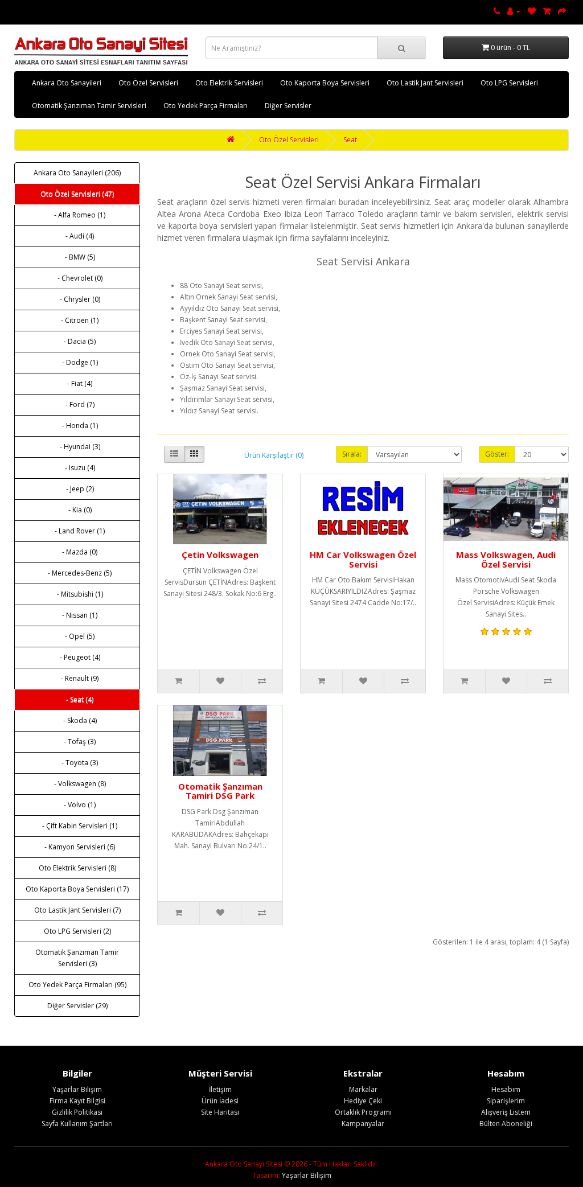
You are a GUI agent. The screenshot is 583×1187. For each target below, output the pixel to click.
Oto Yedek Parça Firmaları (205, 105)
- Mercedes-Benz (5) (77, 573)
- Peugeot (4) (77, 657)
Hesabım (505, 1089)
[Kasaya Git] (562, 11)
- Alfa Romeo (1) (77, 215)
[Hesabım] (513, 11)
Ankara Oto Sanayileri (66, 83)
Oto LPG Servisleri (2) (77, 931)
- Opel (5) (77, 636)
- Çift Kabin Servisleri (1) (77, 826)
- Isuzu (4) (77, 468)
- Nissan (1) (77, 615)
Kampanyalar (363, 1123)
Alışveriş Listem (506, 1112)
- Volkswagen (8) (77, 783)
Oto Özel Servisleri (148, 83)
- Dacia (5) (77, 341)
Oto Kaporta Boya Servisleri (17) (77, 889)
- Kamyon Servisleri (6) (77, 847)
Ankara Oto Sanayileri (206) (77, 173)
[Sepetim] (547, 11)
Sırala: (352, 454)
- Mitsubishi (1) (77, 594)
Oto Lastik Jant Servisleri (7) (77, 910)
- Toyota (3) (77, 762)
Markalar (363, 1089)
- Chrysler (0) (77, 299)
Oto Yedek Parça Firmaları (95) (77, 984)
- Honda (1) (77, 425)
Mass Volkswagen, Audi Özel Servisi (506, 559)
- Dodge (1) (77, 362)
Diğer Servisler (288, 105)
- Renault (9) (77, 678)
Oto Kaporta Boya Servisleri (324, 83)
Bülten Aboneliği (505, 1123)
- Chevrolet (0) (77, 278)
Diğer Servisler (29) (77, 1006)
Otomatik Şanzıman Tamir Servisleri (89, 105)
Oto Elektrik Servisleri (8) (77, 868)
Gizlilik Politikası (77, 1112)
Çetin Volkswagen (220, 554)
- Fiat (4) (77, 383)
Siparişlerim (506, 1101)
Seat (350, 140)
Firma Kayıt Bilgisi (77, 1101)
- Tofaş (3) (77, 741)
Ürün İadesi (220, 1101)
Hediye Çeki (363, 1101)
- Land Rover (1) (77, 531)
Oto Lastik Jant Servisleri (425, 83)
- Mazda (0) (77, 552)
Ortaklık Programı (363, 1112)
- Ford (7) (77, 404)
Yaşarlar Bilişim (77, 1089)
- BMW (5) (77, 257)
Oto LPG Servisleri (509, 83)
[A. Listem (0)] (532, 11)
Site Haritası (220, 1112)
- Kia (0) (77, 510)
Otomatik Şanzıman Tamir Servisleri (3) (77, 957)
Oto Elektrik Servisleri (229, 83)
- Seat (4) (77, 699)
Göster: (497, 454)
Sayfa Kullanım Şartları (77, 1123)
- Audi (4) (77, 236)
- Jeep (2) (77, 489)
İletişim (220, 1089)
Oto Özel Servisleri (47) (77, 194)
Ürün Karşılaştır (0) (273, 455)
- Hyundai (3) (77, 446)
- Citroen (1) (77, 320)
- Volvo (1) (77, 805)
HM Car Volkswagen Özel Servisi (363, 559)
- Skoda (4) (77, 720)
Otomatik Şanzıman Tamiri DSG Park (220, 791)
